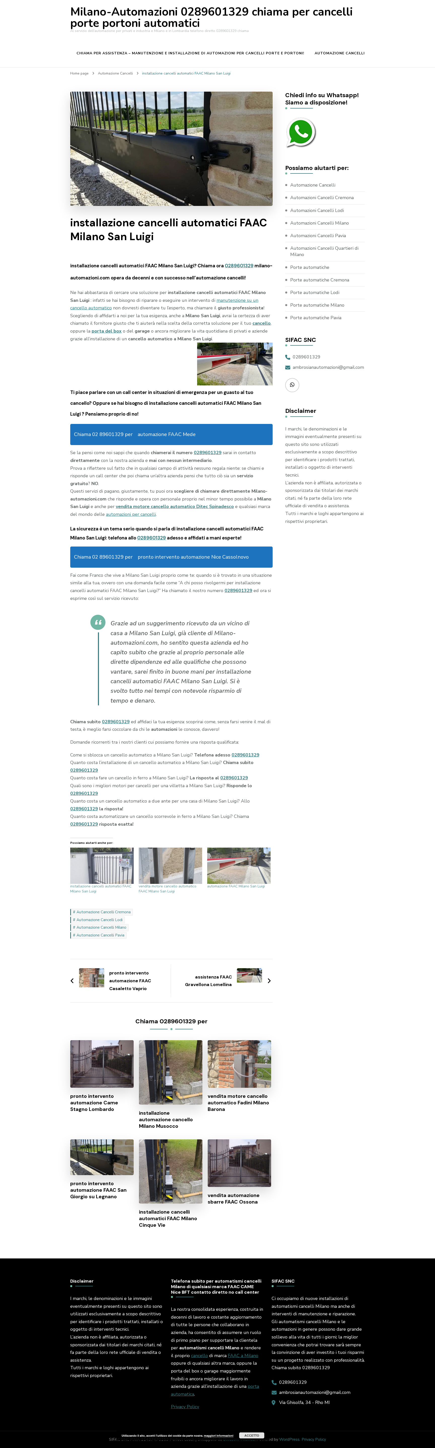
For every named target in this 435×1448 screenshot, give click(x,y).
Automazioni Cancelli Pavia (318, 236)
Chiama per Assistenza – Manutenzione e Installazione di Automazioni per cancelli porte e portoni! (190, 53)
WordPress (289, 1439)
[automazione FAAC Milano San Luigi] (239, 866)
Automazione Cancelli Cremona (104, 912)
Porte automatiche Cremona (319, 280)
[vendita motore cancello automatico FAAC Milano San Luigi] (170, 866)
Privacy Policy (185, 1407)
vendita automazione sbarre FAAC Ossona (234, 1198)
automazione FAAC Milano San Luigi (236, 886)
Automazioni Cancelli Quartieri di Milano (324, 251)
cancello (199, 1356)
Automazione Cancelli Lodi (100, 919)
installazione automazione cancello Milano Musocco (166, 1119)
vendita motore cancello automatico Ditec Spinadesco (175, 506)
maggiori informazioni (218, 1435)
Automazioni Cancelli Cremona (322, 198)
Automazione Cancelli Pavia (100, 935)
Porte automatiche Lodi (314, 292)
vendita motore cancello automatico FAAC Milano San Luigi (167, 889)
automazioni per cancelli (131, 514)
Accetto (251, 1435)
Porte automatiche (309, 267)
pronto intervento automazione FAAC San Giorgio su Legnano (98, 1190)
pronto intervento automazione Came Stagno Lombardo (94, 1102)
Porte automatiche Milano (317, 305)
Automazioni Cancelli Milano (319, 223)
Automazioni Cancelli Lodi (317, 210)
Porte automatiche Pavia (315, 318)
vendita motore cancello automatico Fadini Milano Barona (238, 1102)
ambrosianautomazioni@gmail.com (328, 367)
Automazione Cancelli (340, 53)
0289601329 (239, 266)
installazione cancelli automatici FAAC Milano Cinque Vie (168, 1218)
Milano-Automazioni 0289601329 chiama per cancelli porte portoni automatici (211, 17)
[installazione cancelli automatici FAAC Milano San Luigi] (102, 866)
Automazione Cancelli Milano (101, 927)
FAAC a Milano (243, 1356)
